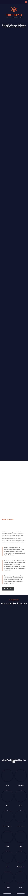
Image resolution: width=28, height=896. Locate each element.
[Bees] (7, 796)
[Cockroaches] (20, 816)
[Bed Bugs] (20, 775)
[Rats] (20, 877)
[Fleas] (7, 836)
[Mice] (7, 857)
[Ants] (7, 775)
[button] (25, 2)
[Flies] (20, 836)
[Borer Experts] (7, 816)
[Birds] (20, 796)
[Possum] (7, 877)
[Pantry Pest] (20, 857)
